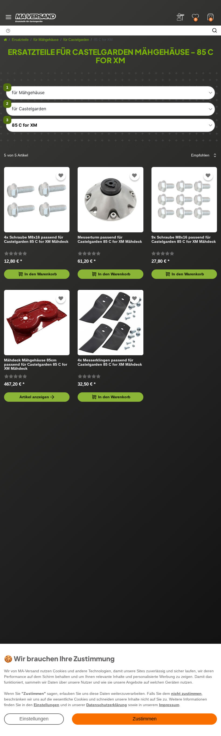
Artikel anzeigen (34, 397)
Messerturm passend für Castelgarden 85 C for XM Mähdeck (110, 239)
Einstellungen (34, 718)
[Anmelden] (180, 17)
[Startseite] (5, 40)
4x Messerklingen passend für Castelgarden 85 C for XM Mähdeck (110, 362)
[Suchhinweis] (8, 30)
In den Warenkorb (41, 274)
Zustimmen (145, 718)
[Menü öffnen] (8, 17)
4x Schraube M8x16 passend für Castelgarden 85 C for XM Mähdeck (36, 239)
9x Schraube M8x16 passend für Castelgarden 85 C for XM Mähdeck (183, 239)
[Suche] (214, 30)
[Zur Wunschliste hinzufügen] (60, 176)
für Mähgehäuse (45, 40)
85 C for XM (24, 125)
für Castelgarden (76, 40)
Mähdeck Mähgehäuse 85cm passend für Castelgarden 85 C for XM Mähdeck (35, 364)
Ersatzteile (20, 40)
